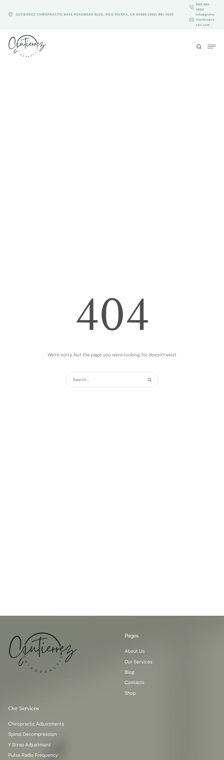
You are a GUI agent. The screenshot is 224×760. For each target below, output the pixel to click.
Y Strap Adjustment (29, 744)
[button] (202, 7)
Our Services (138, 661)
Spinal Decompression (32, 734)
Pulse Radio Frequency (33, 755)
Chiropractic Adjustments (36, 724)
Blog (130, 672)
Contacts (135, 682)
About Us (135, 651)
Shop (130, 693)
